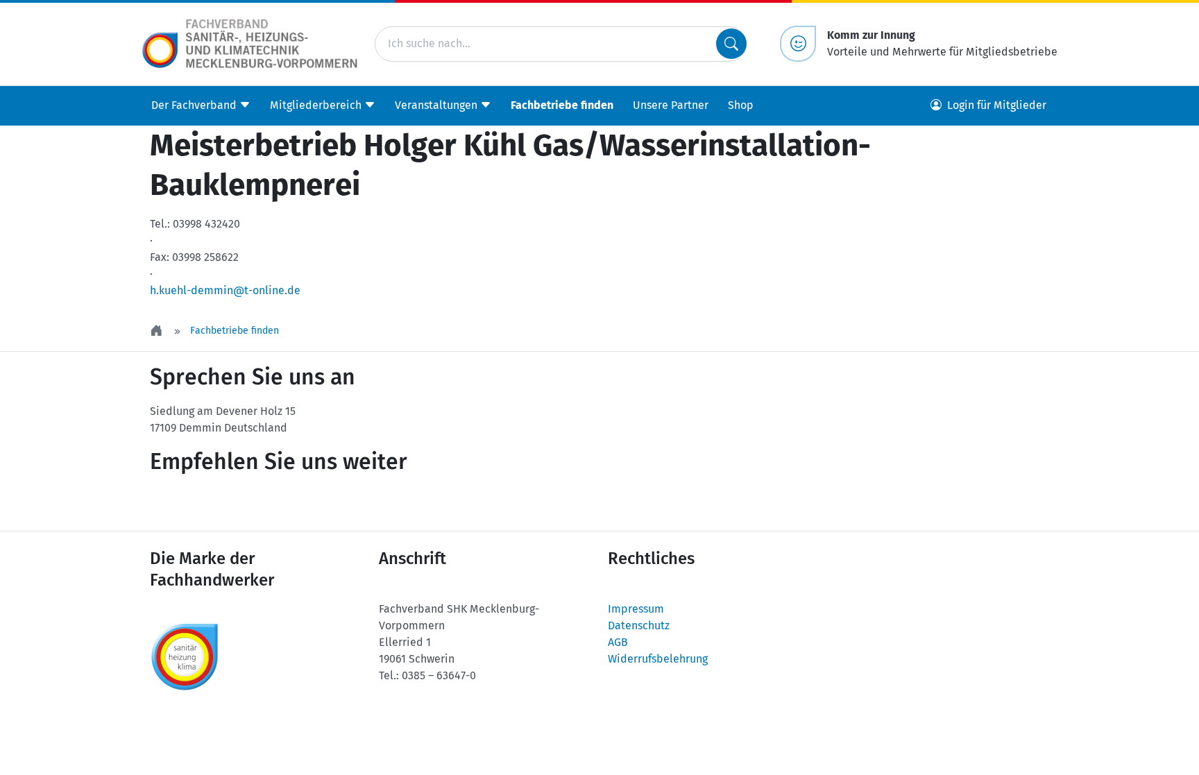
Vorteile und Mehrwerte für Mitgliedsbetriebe (942, 43)
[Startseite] (157, 330)
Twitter (187, 503)
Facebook (270, 503)
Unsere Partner (670, 105)
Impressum (636, 608)
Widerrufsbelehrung (658, 658)
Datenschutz (639, 625)
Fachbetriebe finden (562, 105)
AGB (618, 642)
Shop (741, 105)
